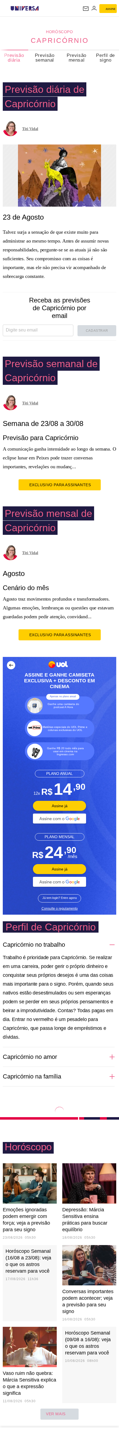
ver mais (56, 1414)
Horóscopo (59, 32)
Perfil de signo (105, 58)
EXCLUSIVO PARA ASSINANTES (60, 485)
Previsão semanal (45, 58)
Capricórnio (60, 40)
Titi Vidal (30, 129)
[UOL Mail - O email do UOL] (85, 8)
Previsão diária (14, 58)
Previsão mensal (76, 58)
